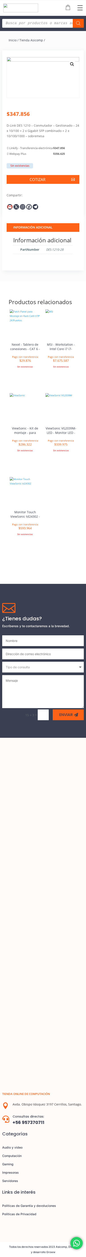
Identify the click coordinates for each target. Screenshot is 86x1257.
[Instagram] (22, 207)
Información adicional (32, 227)
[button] (72, 64)
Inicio (13, 40)
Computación (12, 1156)
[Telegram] (35, 207)
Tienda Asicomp (31, 40)
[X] (16, 207)
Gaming (7, 1164)
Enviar (66, 714)
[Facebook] (29, 207)
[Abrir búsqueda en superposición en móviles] (43, 23)
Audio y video (12, 1147)
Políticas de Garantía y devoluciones (29, 1206)
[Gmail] (10, 207)
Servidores (10, 1181)
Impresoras (10, 1172)
